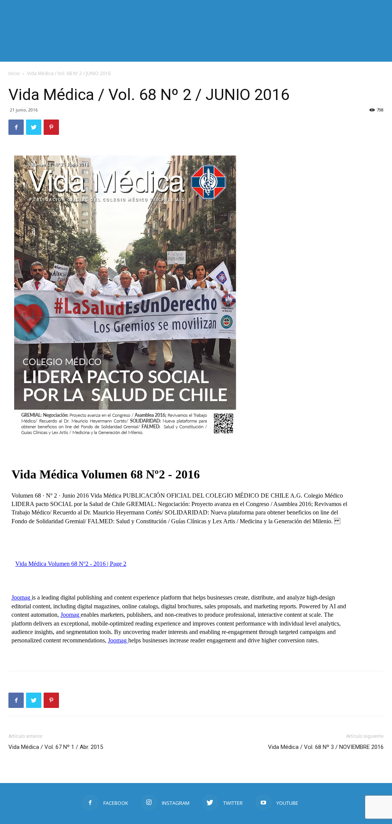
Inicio (14, 73)
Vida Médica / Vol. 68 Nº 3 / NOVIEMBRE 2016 (326, 747)
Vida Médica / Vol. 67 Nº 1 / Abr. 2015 (55, 747)
